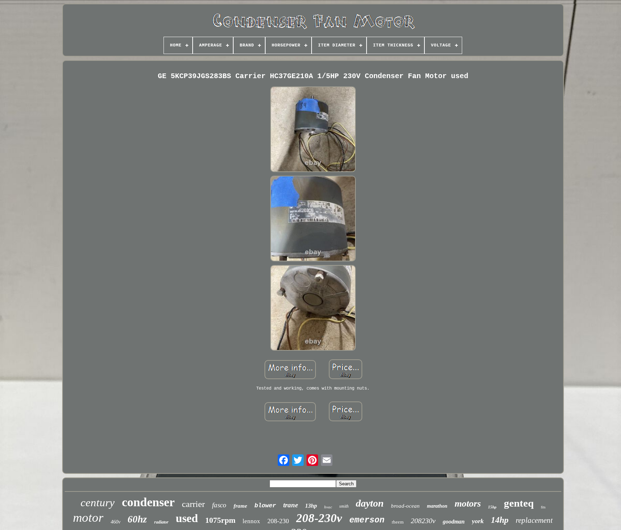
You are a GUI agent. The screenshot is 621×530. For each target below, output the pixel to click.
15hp (492, 507)
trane (290, 505)
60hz (137, 519)
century (97, 502)
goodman (454, 521)
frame (240, 506)
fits (543, 507)
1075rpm (220, 520)
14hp (500, 520)
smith (344, 506)
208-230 (278, 521)
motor (88, 518)
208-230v (319, 518)
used (187, 518)
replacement (534, 520)
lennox (251, 521)
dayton (370, 503)
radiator (161, 522)
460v (115, 522)
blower (265, 505)
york (478, 521)
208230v (423, 521)
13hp (311, 506)
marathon (437, 506)
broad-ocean (405, 506)
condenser (148, 502)
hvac (328, 507)
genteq (519, 503)
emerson (367, 520)
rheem (398, 522)
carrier (193, 504)
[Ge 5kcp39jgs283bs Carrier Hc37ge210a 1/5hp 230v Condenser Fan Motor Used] (313, 130)
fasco (219, 505)
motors (468, 503)
